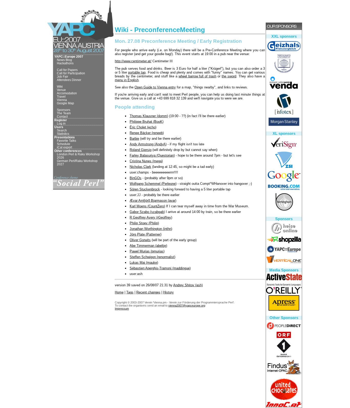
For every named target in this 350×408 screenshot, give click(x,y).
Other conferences (68, 150)
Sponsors (63, 109)
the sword (229, 76)
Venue (61, 89)
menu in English (127, 80)
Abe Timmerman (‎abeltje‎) (148, 246)
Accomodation (67, 93)
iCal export (64, 147)
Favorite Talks (66, 140)
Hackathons (65, 63)
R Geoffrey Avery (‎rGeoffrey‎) (151, 217)
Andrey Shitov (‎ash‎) (188, 285)
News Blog (64, 60)
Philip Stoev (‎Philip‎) (144, 223)
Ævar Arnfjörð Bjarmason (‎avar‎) (153, 200)
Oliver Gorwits (140, 240)
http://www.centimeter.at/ (133, 61)
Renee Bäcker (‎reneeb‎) (147, 133)
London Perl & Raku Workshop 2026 (78, 155)
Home (119, 292)
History (168, 292)
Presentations (64, 137)
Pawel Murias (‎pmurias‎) (147, 251)
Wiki (60, 86)
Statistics (63, 133)
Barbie (134, 138)
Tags (129, 292)
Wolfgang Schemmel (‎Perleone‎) (153, 184)
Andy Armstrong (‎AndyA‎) (148, 144)
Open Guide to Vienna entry (155, 87)
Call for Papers (67, 70)
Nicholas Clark (140, 167)
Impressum (122, 308)
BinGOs (135, 178)
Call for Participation (71, 73)
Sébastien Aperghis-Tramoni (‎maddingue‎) (160, 268)
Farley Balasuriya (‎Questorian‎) (152, 155)
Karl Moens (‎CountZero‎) (147, 206)
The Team (64, 113)
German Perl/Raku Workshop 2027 (77, 162)
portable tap (137, 72)
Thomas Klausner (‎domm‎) (149, 116)
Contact (62, 116)
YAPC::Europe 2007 (68, 56)
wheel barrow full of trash (198, 76)
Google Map (65, 103)
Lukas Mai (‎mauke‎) (144, 262)
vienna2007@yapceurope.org (186, 305)
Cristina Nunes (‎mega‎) (146, 161)
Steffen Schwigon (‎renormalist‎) (152, 257)
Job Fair (62, 76)
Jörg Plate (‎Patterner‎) (145, 234)
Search (62, 130)
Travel (61, 96)
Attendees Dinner (69, 79)
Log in (61, 123)
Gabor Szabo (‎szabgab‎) (147, 212)
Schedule (63, 144)
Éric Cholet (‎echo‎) (143, 127)
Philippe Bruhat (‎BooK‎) (146, 122)
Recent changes (148, 292)
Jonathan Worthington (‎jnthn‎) (151, 229)
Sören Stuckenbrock (145, 189)
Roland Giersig (140, 150)
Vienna (62, 99)
